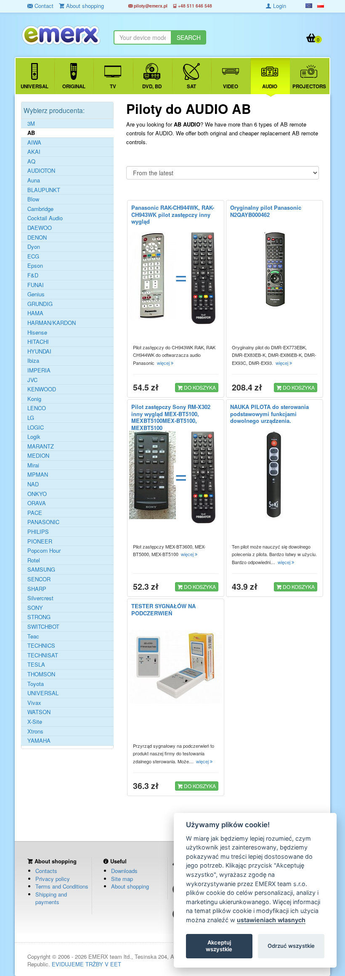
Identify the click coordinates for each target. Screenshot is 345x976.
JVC (32, 380)
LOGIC (35, 427)
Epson (35, 265)
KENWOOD (41, 389)
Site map (122, 879)
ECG (33, 256)
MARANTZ (40, 446)
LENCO (36, 408)
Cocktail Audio (45, 218)
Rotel (33, 560)
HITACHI (38, 341)
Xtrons (35, 731)
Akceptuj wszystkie (219, 945)
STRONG (38, 617)
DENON (37, 237)
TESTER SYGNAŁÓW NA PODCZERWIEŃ (163, 609)
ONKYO (37, 494)
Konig (34, 399)
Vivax (34, 702)
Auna (33, 180)
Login (278, 6)
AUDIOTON (41, 170)
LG (30, 417)
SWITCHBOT (43, 626)
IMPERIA (38, 370)
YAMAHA (38, 740)
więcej (164, 362)
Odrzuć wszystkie (291, 945)
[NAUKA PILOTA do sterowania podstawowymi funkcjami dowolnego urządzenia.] (274, 475)
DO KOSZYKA (199, 387)
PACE (34, 512)
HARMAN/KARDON (51, 322)
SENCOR (38, 579)
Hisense (37, 332)
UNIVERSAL (42, 693)
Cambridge (40, 209)
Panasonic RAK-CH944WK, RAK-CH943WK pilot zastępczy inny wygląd (172, 214)
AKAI (33, 151)
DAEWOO (39, 227)
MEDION (38, 455)
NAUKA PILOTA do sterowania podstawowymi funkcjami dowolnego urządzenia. (269, 414)
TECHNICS (41, 645)
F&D (32, 275)
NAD (33, 484)
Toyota (35, 684)
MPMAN (37, 474)
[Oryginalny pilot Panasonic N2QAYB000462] (274, 269)
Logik (33, 436)
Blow (33, 199)
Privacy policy (52, 879)
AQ (31, 161)
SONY (35, 607)
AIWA (34, 142)
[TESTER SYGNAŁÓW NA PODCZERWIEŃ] (175, 667)
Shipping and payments (51, 898)
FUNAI (35, 285)
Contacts (46, 871)
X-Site (34, 721)
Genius (36, 294)
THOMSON (41, 674)
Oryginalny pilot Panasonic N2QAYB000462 (265, 211)
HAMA (35, 313)
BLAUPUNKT (43, 190)
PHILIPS (38, 531)
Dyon (33, 246)
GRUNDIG (40, 304)
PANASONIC (43, 522)
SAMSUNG (41, 569)
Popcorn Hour (44, 550)
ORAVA (36, 503)
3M (31, 123)
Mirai (33, 465)
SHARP (36, 589)
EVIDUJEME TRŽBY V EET (86, 964)
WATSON (38, 712)
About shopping (130, 886)
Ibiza (33, 360)
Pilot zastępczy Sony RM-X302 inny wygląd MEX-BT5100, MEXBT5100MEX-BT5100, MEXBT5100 (170, 417)
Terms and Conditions (61, 886)
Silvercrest (40, 598)
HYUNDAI (39, 351)
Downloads (124, 871)
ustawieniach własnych (271, 919)
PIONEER (39, 541)
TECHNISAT (42, 655)
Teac (33, 636)
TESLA (36, 664)
